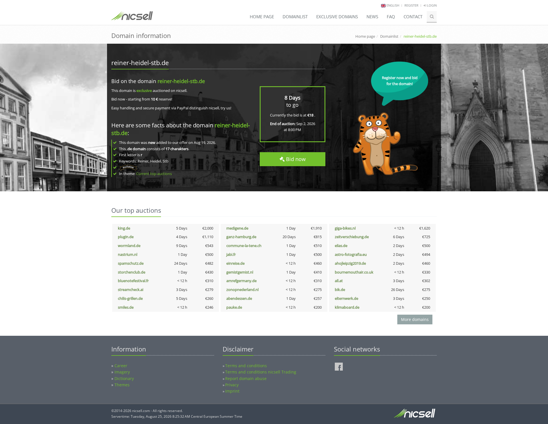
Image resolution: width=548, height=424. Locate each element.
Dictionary (124, 378)
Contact (413, 16)
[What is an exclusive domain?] (128, 167)
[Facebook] (339, 367)
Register (411, 5)
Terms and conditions (246, 365)
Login (431, 5)
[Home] (132, 18)
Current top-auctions (154, 173)
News (372, 16)
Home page (262, 16)
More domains (415, 319)
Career (120, 365)
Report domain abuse (246, 378)
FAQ (391, 16)
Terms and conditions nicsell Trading (260, 372)
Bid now (295, 159)
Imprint (232, 391)
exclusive (144, 90)
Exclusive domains (337, 16)
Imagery (122, 372)
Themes (122, 384)
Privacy (232, 384)
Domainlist (295, 16)
